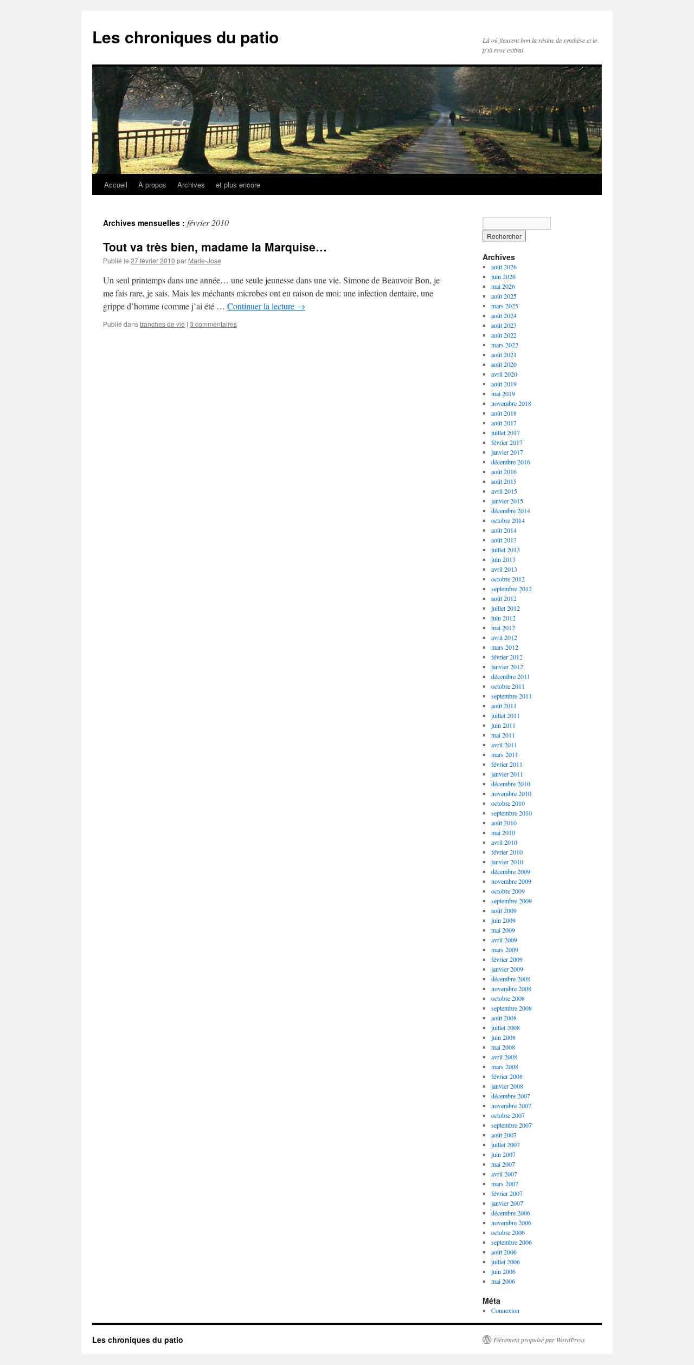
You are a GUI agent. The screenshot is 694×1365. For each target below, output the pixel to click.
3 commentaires (213, 323)
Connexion (505, 1310)
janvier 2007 (507, 1203)
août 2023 (504, 325)
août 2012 (504, 598)
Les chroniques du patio (185, 36)
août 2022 (504, 335)
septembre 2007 (511, 1125)
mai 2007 (503, 1164)
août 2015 (504, 481)
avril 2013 (504, 569)
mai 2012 (503, 627)
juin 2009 (503, 920)
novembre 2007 (511, 1105)
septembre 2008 (511, 1008)
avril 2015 (504, 491)
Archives (191, 184)
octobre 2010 (508, 803)
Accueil (115, 184)
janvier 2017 (507, 452)
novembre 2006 (511, 1222)
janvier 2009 (507, 969)
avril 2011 (504, 744)
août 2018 (504, 413)
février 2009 (507, 959)
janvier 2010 (507, 861)
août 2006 (504, 1251)
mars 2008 (504, 1066)
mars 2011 (504, 754)
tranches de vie (162, 323)
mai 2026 (503, 286)
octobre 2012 (508, 578)
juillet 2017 (505, 432)
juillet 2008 (505, 1027)
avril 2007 (504, 1173)
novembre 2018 (511, 403)
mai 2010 (503, 832)
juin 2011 (503, 725)
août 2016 (504, 471)
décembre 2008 (510, 978)
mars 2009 (504, 949)
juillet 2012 (505, 608)
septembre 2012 (511, 588)
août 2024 (504, 315)
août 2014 (504, 530)
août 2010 (504, 822)
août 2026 (504, 266)
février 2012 (507, 656)
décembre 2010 (510, 783)
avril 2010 (504, 842)
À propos (152, 184)
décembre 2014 (510, 510)
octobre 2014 (508, 520)
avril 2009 (504, 939)
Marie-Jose (204, 260)
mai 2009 (503, 930)
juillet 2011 (505, 715)
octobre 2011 (508, 686)
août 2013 (504, 539)
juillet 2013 (505, 549)
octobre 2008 (508, 998)
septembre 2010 (511, 812)
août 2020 (504, 364)
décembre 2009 (510, 871)
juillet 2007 (505, 1144)
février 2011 (507, 764)
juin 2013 (503, 559)
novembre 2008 (511, 988)
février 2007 (507, 1193)
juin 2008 (503, 1037)
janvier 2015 (507, 500)
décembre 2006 (510, 1212)
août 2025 (504, 296)
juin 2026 (503, 276)
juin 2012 (503, 617)
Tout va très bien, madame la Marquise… (215, 246)
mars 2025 (504, 305)
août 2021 (504, 354)
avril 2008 (504, 1056)
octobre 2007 (508, 1115)
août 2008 (504, 1017)
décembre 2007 (510, 1095)
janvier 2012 (507, 666)
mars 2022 (504, 344)
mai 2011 (503, 734)
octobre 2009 (508, 891)
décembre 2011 (510, 676)
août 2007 (504, 1134)
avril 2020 (504, 374)
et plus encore (238, 184)
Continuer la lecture (266, 306)
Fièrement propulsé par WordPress (539, 1339)
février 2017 (507, 442)
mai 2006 (503, 1281)
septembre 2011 (511, 695)
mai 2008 (503, 1047)
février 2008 (507, 1076)
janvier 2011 (507, 773)
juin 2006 (503, 1271)
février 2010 (507, 852)
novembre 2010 (511, 793)
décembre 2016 (510, 461)
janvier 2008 (507, 1086)
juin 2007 (503, 1154)
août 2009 (504, 910)
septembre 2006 (511, 1242)
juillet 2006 (505, 1261)
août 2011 (504, 705)
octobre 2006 (508, 1232)
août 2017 (504, 422)
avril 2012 (504, 637)
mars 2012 (504, 647)
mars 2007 (504, 1183)
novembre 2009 (511, 881)
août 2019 (504, 383)
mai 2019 (503, 393)
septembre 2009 (511, 900)
